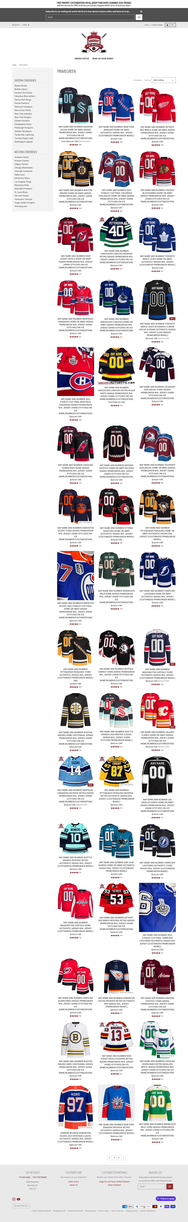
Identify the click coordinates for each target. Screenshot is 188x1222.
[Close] (141, 11)
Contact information (147, 1211)
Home (14, 65)
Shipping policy (132, 1211)
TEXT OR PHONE (40, 1177)
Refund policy (90, 1211)
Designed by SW (59, 1211)
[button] (51, 1198)
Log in (147, 25)
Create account (157, 25)
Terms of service (117, 1211)
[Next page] (123, 1157)
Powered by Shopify (75, 1211)
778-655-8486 (24, 1177)
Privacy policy (103, 1211)
